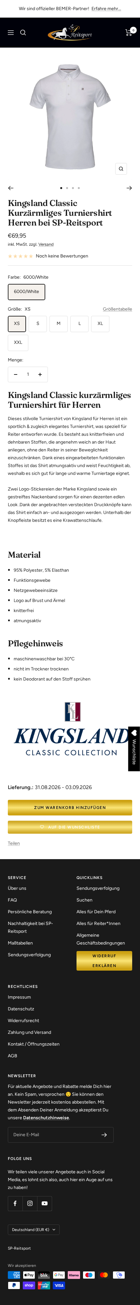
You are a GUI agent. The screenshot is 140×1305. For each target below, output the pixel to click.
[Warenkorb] (128, 32)
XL (100, 323)
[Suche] (23, 33)
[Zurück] (10, 188)
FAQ (12, 900)
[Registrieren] (104, 1135)
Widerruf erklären (104, 961)
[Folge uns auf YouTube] (44, 1203)
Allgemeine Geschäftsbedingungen (101, 939)
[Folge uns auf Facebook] (15, 1203)
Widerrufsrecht (23, 1020)
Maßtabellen (20, 943)
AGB (12, 1056)
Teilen (14, 843)
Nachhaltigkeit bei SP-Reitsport (30, 927)
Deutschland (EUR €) (30, 1229)
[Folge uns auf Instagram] (29, 1203)
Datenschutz (21, 1009)
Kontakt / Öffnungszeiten (34, 1044)
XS (17, 323)
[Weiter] (129, 188)
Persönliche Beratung (30, 912)
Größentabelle (117, 309)
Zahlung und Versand (29, 1032)
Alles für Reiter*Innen (98, 923)
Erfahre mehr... (106, 8)
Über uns (17, 888)
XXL (18, 342)
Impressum (19, 997)
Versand (46, 244)
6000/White (26, 291)
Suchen (84, 900)
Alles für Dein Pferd (96, 912)
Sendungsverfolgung (29, 955)
